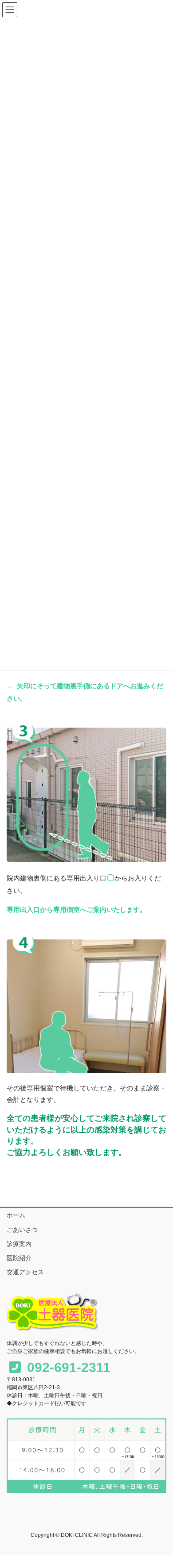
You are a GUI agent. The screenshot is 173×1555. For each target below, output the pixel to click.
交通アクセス (25, 1272)
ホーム (16, 1215)
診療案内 (19, 1243)
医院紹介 (19, 1258)
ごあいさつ (22, 1229)
